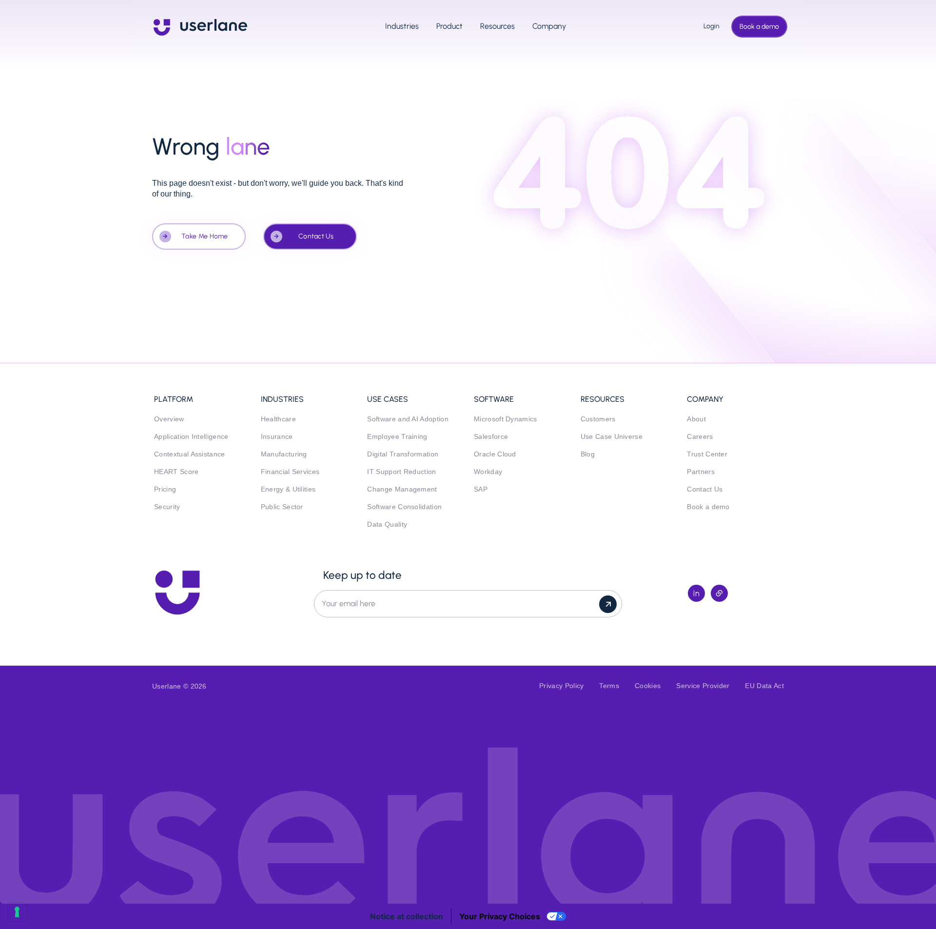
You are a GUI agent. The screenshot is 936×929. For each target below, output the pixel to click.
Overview (169, 419)
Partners (701, 471)
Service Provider (702, 686)
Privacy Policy (561, 686)
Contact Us (315, 236)
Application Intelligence (191, 436)
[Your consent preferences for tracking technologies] (17, 912)
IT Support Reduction (401, 471)
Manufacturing (284, 454)
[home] (200, 26)
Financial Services (290, 471)
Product (449, 26)
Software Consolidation (404, 507)
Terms (609, 686)
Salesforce (491, 436)
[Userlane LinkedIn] (696, 593)
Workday (488, 471)
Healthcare (278, 419)
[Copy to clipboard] (719, 593)
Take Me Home (204, 236)
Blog (588, 454)
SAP (481, 489)
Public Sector (282, 507)
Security (167, 507)
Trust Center (707, 454)
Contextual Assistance (189, 454)
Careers (700, 436)
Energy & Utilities (288, 489)
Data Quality (387, 524)
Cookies (648, 686)
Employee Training (397, 436)
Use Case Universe (612, 436)
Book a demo (759, 26)
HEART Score (176, 471)
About (696, 419)
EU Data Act (764, 686)
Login (708, 26)
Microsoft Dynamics (505, 419)
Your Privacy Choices (499, 916)
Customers (598, 419)
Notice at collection (406, 916)
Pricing (165, 489)
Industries (402, 26)
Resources (497, 26)
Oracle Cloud (495, 454)
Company (549, 26)
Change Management (402, 489)
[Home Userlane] (177, 592)
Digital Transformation (402, 454)
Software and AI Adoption (407, 419)
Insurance (277, 436)
